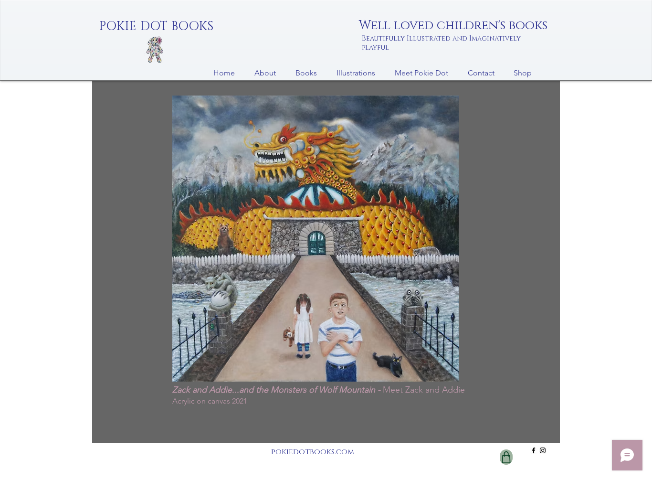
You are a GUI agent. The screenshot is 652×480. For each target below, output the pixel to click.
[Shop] (506, 457)
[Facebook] (533, 450)
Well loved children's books (453, 25)
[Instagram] (543, 450)
